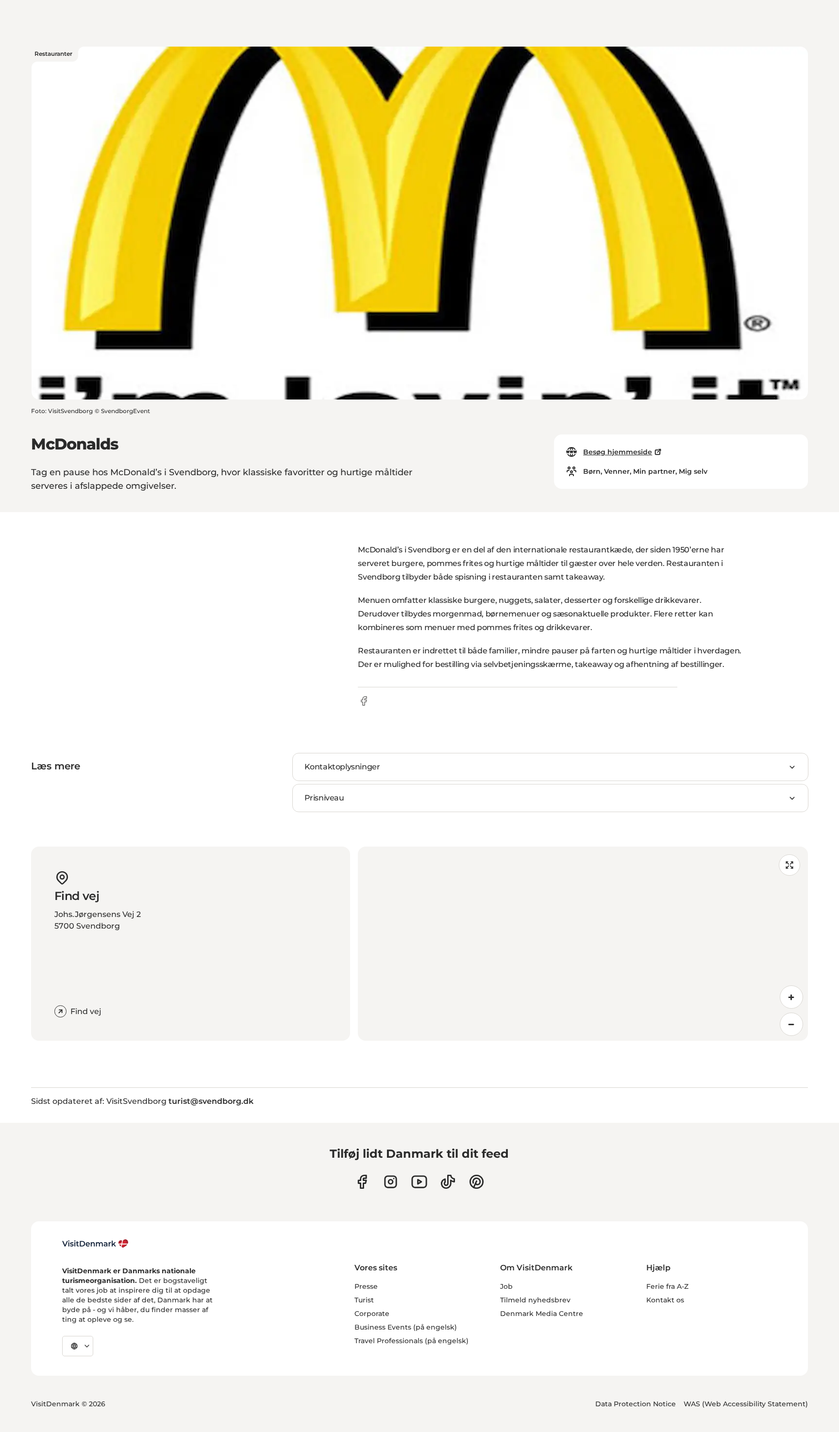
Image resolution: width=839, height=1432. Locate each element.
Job (506, 1286)
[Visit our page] (390, 1181)
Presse (366, 1286)
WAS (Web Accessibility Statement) (746, 1403)
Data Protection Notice (635, 1403)
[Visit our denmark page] (361, 1181)
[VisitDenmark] (95, 1244)
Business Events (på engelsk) (405, 1327)
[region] (583, 944)
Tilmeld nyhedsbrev (535, 1300)
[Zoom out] (791, 1024)
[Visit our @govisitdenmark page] (447, 1181)
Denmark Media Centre (541, 1313)
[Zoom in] (791, 997)
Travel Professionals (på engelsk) (411, 1340)
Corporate (371, 1313)
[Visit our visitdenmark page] (419, 1181)
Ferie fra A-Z (667, 1286)
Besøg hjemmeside (617, 452)
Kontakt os (665, 1300)
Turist (364, 1300)
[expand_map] (789, 865)
